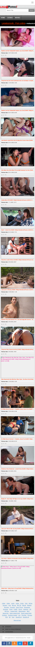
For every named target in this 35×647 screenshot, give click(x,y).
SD (10, 617)
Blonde (24, 605)
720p (26, 603)
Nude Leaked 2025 (15, 613)
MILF (28, 611)
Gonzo (20, 609)
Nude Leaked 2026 (26, 613)
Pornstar (30, 615)
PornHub (24, 615)
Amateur (5, 605)
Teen (13, 617)
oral (19, 615)
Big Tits (19, 605)
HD (30, 609)
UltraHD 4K (26, 617)
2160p (22, 603)
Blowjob (29, 605)
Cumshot (12, 607)
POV (6, 617)
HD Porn (7, 611)
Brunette (6, 607)
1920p (17, 603)
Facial (10, 609)
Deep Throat (19, 607)
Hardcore (25, 609)
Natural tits (5, 613)
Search (31, 10)
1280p (8, 603)
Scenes (10, 18)
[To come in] (7, 2)
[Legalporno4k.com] (2, 2)
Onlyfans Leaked (12, 615)
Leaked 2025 (13, 611)
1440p (12, 603)
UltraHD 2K (19, 617)
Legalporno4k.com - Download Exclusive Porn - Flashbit (9, 7)
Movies (17, 18)
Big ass (14, 605)
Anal (9, 605)
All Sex (30, 603)
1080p (3, 603)
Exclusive (5, 609)
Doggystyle (27, 607)
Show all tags (17, 620)
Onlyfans (4, 615)
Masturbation (22, 611)
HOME (3, 18)
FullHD (15, 609)
